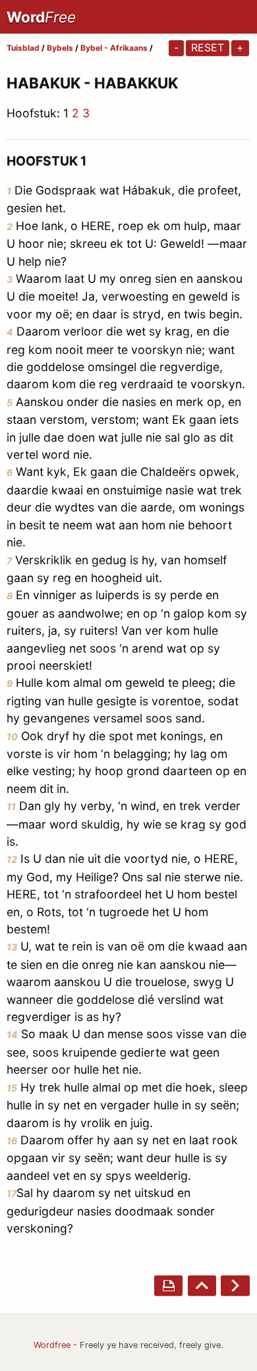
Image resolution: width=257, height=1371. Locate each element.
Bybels (60, 48)
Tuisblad (23, 48)
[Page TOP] (202, 1285)
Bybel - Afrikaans (115, 48)
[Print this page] (168, 1285)
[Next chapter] (235, 1285)
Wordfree (52, 1345)
